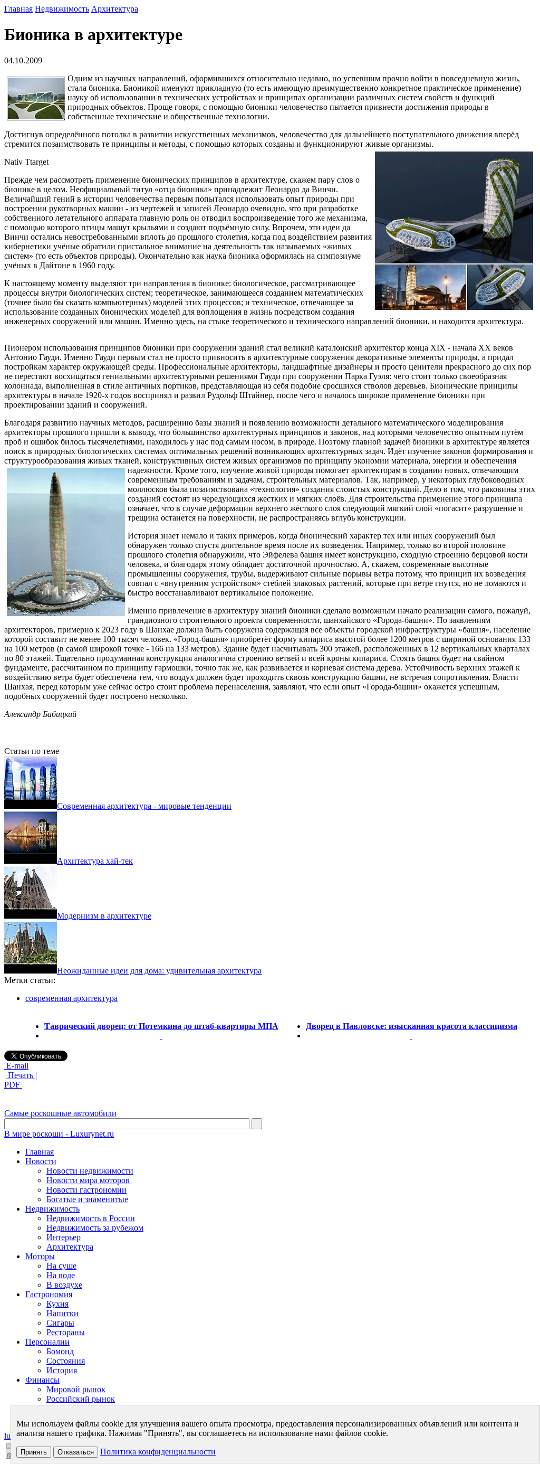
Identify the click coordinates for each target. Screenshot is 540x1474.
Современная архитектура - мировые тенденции (144, 805)
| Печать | (20, 1075)
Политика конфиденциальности (158, 1451)
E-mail (16, 1065)
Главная (18, 8)
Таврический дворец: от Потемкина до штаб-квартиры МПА (161, 1026)
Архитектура (114, 8)
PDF (13, 1084)
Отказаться (75, 1452)
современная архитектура (71, 998)
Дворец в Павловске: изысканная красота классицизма (411, 1026)
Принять (34, 1452)
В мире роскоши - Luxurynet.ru (59, 1133)
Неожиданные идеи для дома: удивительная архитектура (159, 970)
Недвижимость (62, 8)
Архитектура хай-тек (95, 860)
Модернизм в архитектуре (104, 915)
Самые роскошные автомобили (60, 1113)
